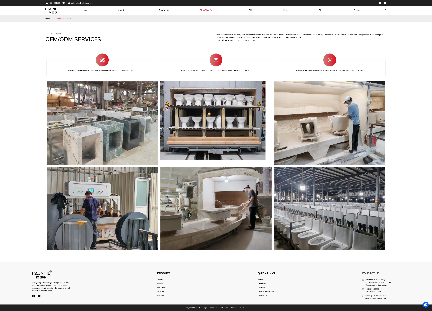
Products (261, 287)
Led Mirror (161, 287)
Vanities (160, 296)
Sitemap (233, 308)
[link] (42, 274)
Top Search (223, 308)
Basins (160, 283)
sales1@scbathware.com (375, 296)
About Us (262, 283)
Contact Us (262, 296)
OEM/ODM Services (63, 18)
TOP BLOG (242, 308)
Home (47, 18)
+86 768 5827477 (373, 292)
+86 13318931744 (373, 289)
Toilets (160, 279)
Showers (160, 292)
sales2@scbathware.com (375, 298)
